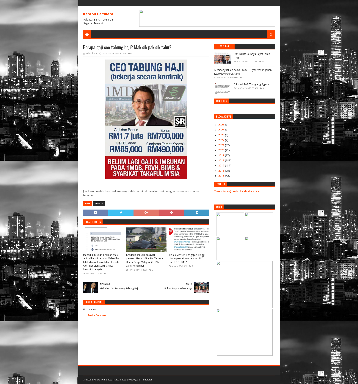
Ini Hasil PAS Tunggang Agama (251, 84)
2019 (221, 155)
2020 (221, 150)
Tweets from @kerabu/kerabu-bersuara (236, 191)
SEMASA (99, 203)
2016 (221, 170)
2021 (221, 145)
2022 (221, 140)
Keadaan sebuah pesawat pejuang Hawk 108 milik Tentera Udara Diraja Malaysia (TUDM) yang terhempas (144, 260)
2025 (221, 124)
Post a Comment (97, 315)
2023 (221, 135)
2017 (221, 165)
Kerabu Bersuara (98, 14)
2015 (221, 175)
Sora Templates (103, 379)
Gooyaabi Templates (141, 379)
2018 (221, 160)
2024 (221, 129)
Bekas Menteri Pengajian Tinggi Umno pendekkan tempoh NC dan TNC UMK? (187, 258)
